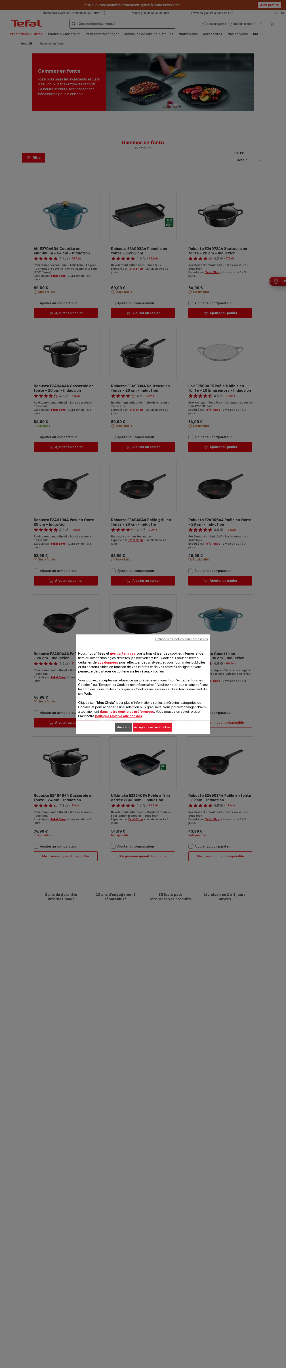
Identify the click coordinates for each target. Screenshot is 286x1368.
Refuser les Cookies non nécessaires (181, 639)
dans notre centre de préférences (127, 711)
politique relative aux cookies (118, 716)
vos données (108, 662)
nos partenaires (123, 653)
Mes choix (123, 727)
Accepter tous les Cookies (152, 727)
